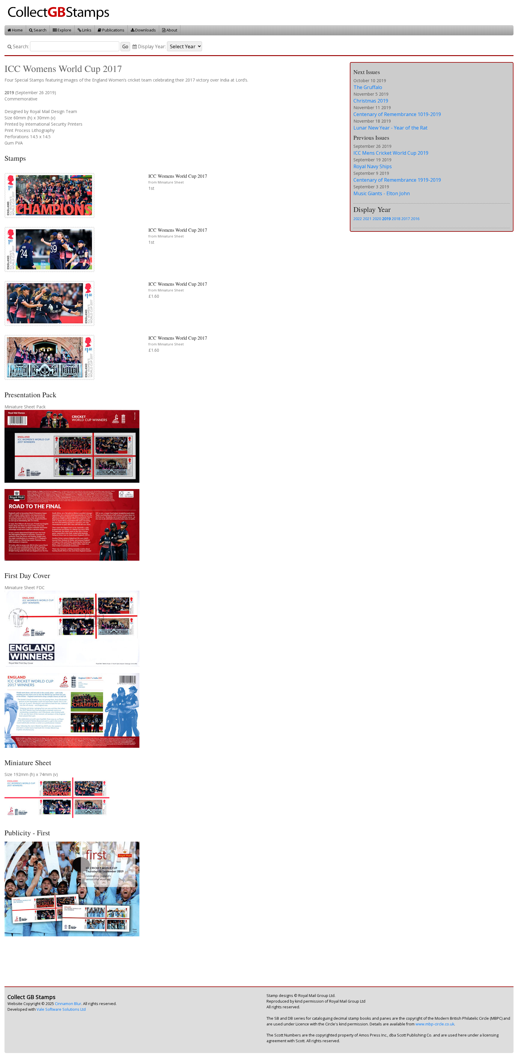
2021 (367, 218)
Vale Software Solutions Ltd (61, 1009)
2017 (405, 218)
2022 (357, 218)
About (171, 30)
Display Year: (151, 46)
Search (39, 30)
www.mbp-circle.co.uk (434, 1024)
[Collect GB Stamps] (60, 12)
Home (17, 30)
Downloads (145, 30)
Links (86, 30)
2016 (415, 218)
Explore (64, 30)
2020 (377, 218)
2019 (386, 218)
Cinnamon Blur (68, 1003)
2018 (396, 218)
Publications (112, 30)
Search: (20, 46)
